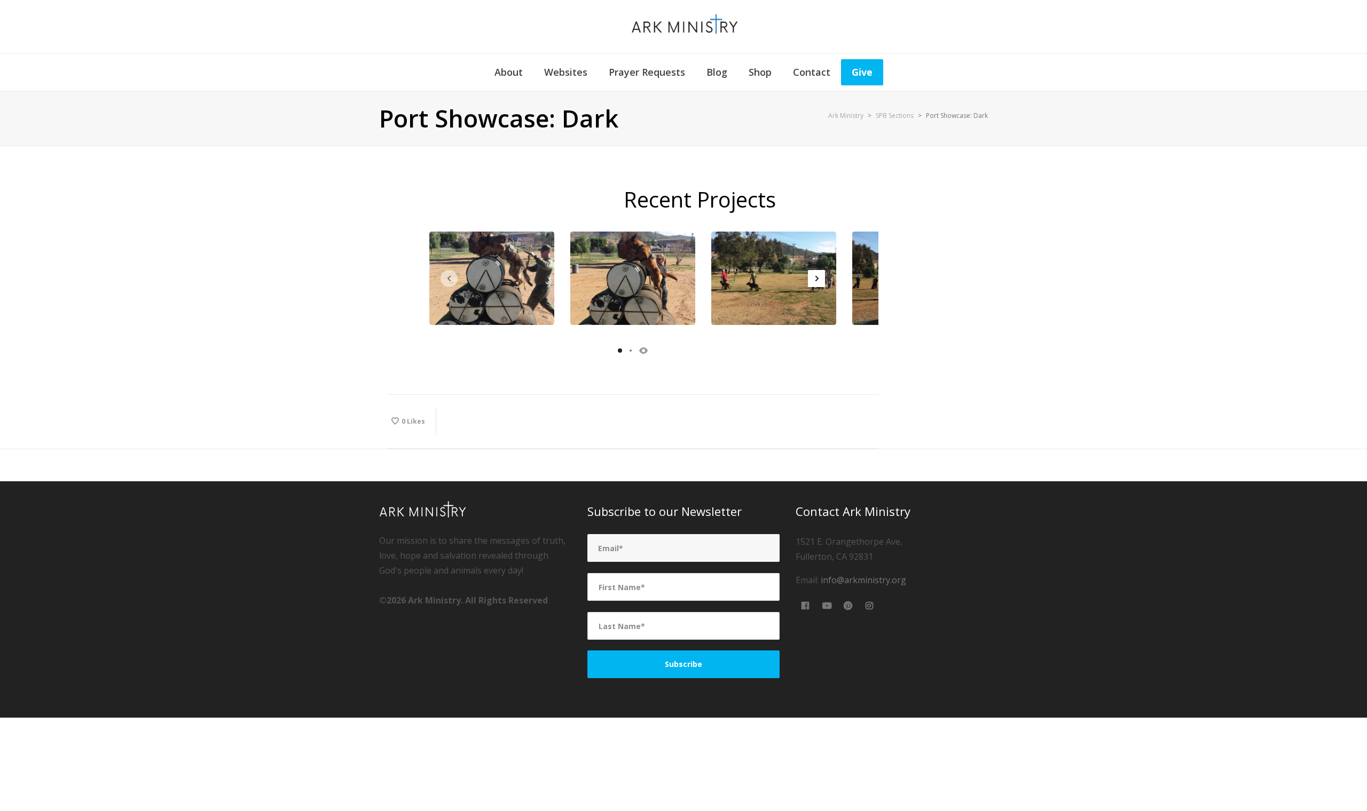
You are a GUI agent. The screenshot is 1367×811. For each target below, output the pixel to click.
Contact (811, 72)
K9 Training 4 (632, 278)
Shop (760, 72)
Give (862, 72)
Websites (565, 72)
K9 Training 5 (491, 278)
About (508, 72)
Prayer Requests (647, 72)
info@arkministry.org (863, 580)
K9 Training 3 (773, 278)
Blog (716, 72)
